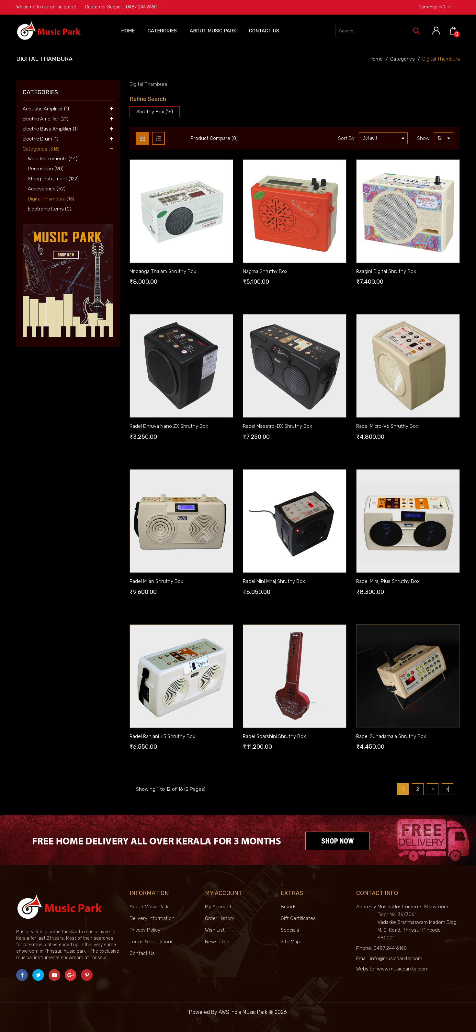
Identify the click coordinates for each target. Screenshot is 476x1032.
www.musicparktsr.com (402, 969)
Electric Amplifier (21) (45, 119)
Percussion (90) (43, 169)
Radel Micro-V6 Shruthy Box (387, 426)
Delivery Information (152, 918)
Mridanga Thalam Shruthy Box (163, 271)
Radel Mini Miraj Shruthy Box (274, 581)
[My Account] (436, 30)
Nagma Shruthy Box (265, 271)
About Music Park (213, 31)
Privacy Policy (145, 930)
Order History (219, 918)
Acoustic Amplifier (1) (46, 109)
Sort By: (347, 138)
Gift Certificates (298, 918)
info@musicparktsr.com (396, 958)
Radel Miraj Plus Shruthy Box (388, 581)
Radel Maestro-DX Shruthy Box (277, 426)
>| (447, 789)
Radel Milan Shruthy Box (156, 581)
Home (128, 31)
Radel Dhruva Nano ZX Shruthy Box (169, 426)
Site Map (290, 942)
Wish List (215, 930)
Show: (424, 138)
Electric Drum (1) (40, 139)
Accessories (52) (44, 189)
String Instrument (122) (51, 179)
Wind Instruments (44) (50, 159)
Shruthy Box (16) (154, 112)
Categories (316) (41, 149)
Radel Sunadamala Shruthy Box (391, 736)
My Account (218, 907)
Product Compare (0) (214, 138)
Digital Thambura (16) (48, 199)
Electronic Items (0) (47, 209)
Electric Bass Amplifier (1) (50, 129)
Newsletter (217, 942)
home (376, 59)
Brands (289, 907)
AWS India (230, 1012)
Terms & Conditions (152, 942)
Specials (290, 930)
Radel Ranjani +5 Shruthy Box (162, 736)
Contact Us (264, 31)
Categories (162, 31)
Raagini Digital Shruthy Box (386, 271)
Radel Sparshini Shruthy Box (274, 736)
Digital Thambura (441, 59)
